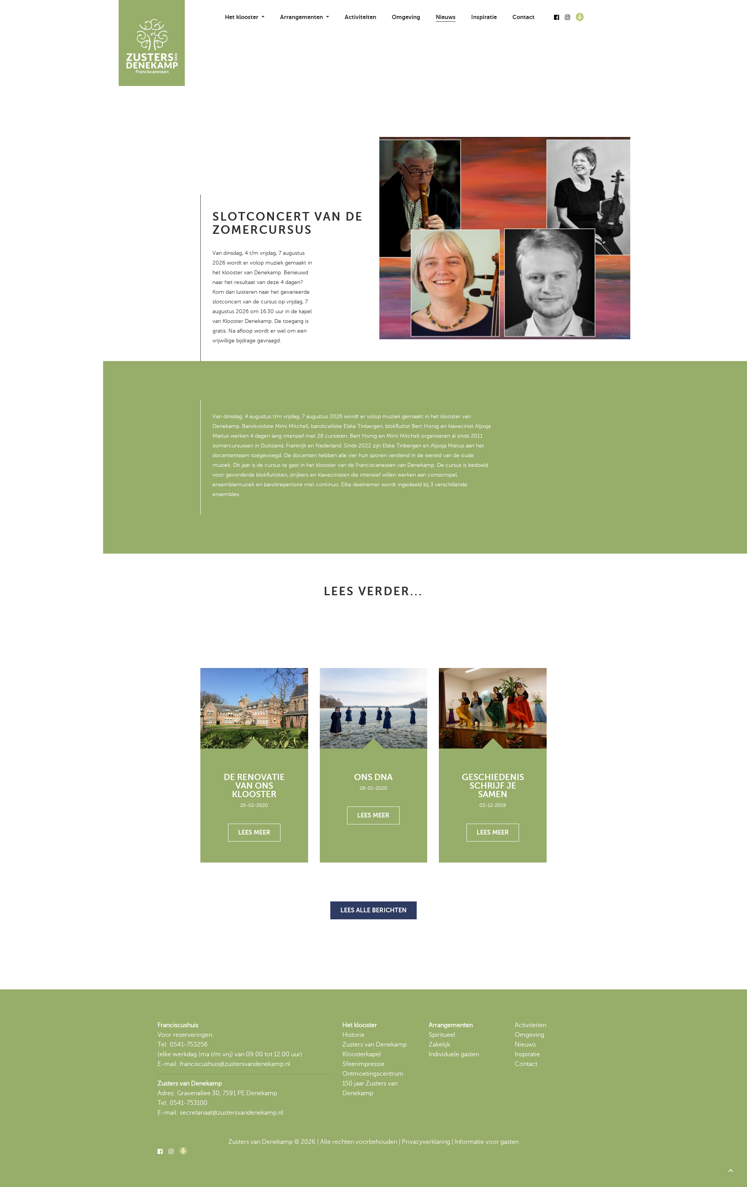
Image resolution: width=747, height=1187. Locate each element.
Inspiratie (484, 17)
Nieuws (446, 17)
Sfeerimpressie (363, 1064)
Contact (523, 17)
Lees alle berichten (373, 910)
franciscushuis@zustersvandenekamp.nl (235, 1064)
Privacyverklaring (426, 1141)
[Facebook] (556, 17)
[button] (731, 1171)
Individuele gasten (454, 1054)
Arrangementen (451, 1025)
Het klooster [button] (242, 17)
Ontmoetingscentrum (372, 1073)
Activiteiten (360, 17)
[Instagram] (567, 17)
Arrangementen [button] (302, 17)
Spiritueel (442, 1034)
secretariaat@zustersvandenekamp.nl (231, 1112)
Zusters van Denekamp (374, 1044)
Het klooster (359, 1025)
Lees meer (254, 832)
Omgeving (406, 17)
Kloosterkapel (361, 1054)
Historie (353, 1034)
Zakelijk (439, 1044)
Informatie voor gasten (487, 1141)
